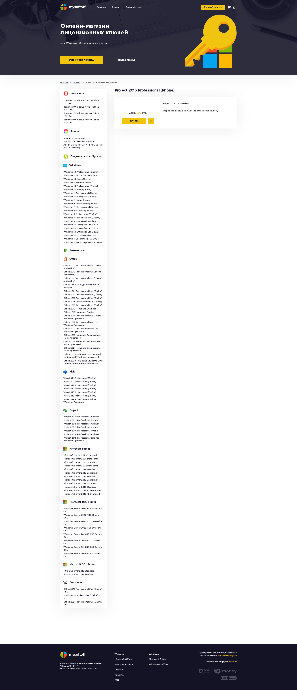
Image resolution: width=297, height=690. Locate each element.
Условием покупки (228, 655)
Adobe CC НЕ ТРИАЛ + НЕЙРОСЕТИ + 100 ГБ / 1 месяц (83, 146)
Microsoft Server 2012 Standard (79, 486)
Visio (72, 371)
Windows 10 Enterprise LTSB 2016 (81, 224)
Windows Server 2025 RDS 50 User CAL (81, 516)
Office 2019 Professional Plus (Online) (82, 294)
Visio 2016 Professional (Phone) (79, 395)
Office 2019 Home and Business (79, 308)
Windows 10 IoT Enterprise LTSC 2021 (82, 235)
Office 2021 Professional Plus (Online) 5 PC (82, 603)
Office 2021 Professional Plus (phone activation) (82, 267)
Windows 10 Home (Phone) (77, 189)
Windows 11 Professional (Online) (80, 175)
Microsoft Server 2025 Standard (80, 455)
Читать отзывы (125, 60)
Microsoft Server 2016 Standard (79, 476)
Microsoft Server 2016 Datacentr (80, 479)
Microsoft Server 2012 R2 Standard (81, 493)
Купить (134, 120)
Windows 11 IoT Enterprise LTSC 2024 (83, 242)
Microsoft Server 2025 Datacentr (80, 458)
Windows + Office (123, 664)
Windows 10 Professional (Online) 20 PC (82, 597)
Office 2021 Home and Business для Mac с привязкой (82, 349)
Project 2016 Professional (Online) (81, 434)
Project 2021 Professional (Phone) (81, 420)
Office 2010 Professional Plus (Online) (82, 305)
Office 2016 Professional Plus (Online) (82, 298)
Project (73, 410)
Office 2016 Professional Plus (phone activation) (82, 280)
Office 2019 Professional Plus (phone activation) (82, 273)
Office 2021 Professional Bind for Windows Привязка (80, 330)
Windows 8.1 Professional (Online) (80, 207)
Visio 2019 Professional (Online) (79, 385)
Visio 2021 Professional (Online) (79, 378)
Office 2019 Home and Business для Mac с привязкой (82, 343)
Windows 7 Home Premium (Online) (81, 217)
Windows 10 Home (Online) (77, 179)
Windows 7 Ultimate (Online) (78, 210)
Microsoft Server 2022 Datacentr (80, 465)
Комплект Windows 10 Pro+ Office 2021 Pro (81, 115)
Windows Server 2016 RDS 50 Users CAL (81, 555)
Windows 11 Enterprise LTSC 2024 (81, 238)
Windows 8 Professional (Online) (80, 203)
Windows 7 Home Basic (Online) (80, 221)
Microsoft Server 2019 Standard (79, 469)
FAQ (116, 680)
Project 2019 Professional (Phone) (81, 427)
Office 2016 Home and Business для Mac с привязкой (82, 337)
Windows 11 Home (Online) (77, 182)
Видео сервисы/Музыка (86, 156)
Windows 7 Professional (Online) (80, 214)
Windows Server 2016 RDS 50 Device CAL (82, 548)
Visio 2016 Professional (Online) (79, 392)
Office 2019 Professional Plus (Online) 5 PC (82, 590)
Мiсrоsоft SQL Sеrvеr (82, 564)
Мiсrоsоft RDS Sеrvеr (82, 502)
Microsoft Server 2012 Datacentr (80, 483)
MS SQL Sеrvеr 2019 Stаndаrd (78, 574)
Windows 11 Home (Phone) (76, 200)
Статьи (115, 7)
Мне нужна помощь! (82, 60)
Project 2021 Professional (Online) (81, 416)
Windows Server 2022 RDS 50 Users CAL (82, 529)
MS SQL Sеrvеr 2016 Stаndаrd (78, 570)
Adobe (75, 131)
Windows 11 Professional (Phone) (80, 193)
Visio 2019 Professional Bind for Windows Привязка (80, 401)
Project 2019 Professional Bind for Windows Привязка (81, 439)
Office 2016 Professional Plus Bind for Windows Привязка (82, 317)
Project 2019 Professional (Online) (81, 423)
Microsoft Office (123, 659)
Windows (75, 165)
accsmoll (233, 661)
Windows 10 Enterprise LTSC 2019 (81, 228)
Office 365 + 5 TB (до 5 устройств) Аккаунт (81, 286)
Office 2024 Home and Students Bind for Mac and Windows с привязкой (83, 362)
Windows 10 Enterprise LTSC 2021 (81, 231)
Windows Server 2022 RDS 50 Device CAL (82, 523)
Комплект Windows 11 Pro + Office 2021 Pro (81, 102)
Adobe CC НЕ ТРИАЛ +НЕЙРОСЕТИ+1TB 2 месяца (78, 140)
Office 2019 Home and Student (79, 312)
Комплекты (78, 93)
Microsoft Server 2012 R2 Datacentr (82, 490)
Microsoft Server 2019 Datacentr (80, 472)
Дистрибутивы (134, 7)
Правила (101, 7)
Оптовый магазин (213, 7)
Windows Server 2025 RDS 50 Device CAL (82, 510)
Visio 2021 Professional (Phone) (79, 381)
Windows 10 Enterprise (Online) (79, 196)
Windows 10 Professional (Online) (80, 171)
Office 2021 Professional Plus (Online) (82, 291)
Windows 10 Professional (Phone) (80, 186)
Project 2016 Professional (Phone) (81, 430)
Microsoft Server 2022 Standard (80, 462)
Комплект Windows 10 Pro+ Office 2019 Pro (81, 121)
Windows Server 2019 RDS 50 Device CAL (82, 536)
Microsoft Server (79, 449)
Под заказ (75, 582)
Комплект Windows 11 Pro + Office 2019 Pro (81, 108)
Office (73, 259)
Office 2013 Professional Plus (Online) (82, 301)
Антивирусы (77, 250)
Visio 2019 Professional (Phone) (79, 388)
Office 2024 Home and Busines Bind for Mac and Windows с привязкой (82, 356)
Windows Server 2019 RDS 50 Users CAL (81, 542)
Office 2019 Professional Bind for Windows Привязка (80, 324)
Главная (118, 669)
